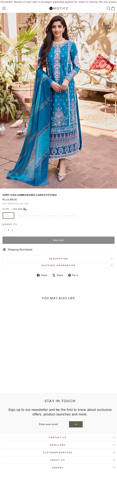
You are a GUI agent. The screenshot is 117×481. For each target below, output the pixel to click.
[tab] (4, 184)
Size (12, 209)
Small (36, 215)
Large (8, 215)
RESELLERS (58, 445)
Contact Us (58, 437)
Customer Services (58, 452)
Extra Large (51, 215)
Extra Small (71, 215)
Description (58, 258)
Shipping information (58, 265)
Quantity (9, 224)
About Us (57, 460)
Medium (22, 215)
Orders (58, 467)
